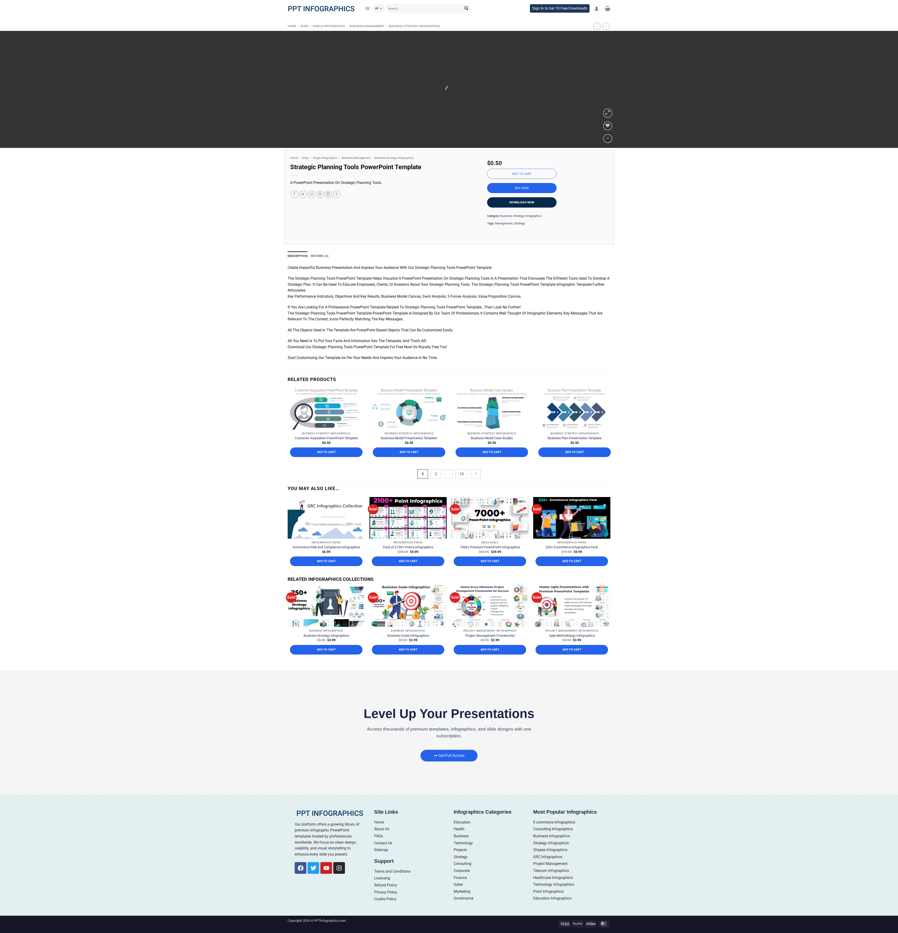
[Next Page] (476, 483)
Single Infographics (329, 36)
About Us (381, 839)
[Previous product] (606, 36)
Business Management (366, 36)
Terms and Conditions (392, 881)
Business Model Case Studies (492, 448)
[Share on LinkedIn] (328, 204)
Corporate (462, 880)
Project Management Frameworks (490, 645)
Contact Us (383, 852)
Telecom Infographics (551, 880)
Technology (463, 852)
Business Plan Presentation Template (574, 448)
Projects (460, 859)
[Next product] (597, 36)
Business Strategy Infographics (414, 36)
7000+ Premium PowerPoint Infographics (490, 557)
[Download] (607, 148)
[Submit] (466, 18)
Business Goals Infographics (408, 645)
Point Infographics (548, 901)
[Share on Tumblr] (336, 204)
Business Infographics (551, 846)
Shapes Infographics (550, 859)
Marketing (462, 901)
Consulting (462, 873)
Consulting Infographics (553, 839)
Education (462, 832)
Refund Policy (385, 895)
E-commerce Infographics (554, 832)
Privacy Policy (385, 902)
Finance (460, 887)
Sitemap (381, 859)
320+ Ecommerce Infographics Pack (572, 557)
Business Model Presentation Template (409, 448)
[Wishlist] (607, 135)
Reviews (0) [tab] (320, 265)
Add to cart (522, 183)
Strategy (519, 233)
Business (461, 846)
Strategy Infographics (551, 852)
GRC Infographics (547, 866)
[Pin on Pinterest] (320, 204)
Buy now (522, 198)
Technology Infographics (553, 894)
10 (462, 483)
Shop (304, 36)
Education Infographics (552, 908)
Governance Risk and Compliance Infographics (326, 557)
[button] (367, 18)
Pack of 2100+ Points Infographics (408, 557)
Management (504, 233)
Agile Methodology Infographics (572, 645)
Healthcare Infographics (553, 887)
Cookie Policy (385, 909)
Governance (463, 908)
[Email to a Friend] (311, 204)
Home (292, 36)
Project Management (550, 873)
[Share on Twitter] (303, 204)
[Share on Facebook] (294, 204)
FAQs (378, 846)
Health (459, 839)
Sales (458, 894)
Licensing (382, 888)
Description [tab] (298, 265)
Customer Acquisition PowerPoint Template (326, 448)
